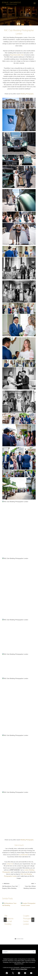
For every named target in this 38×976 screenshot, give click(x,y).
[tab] (15, 938)
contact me (10, 864)
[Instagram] (19, 973)
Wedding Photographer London (10, 959)
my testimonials (23, 854)
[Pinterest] (25, 973)
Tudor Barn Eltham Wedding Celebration (30, 886)
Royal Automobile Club (16, 55)
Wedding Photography (26, 93)
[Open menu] (34, 3)
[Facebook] (7, 973)
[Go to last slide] (5, 920)
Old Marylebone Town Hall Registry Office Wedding (10, 886)
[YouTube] (31, 973)
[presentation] (9, 907)
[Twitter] (13, 973)
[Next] (32, 920)
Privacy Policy (23, 969)
